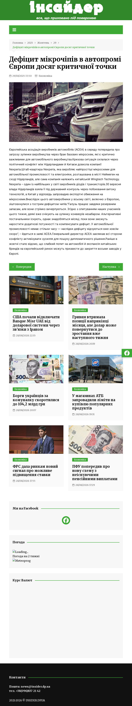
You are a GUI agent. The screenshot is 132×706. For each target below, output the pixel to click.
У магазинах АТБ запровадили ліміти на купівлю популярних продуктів (93, 402)
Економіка (45, 75)
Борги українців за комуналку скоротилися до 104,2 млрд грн (36, 400)
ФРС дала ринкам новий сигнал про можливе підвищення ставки (35, 470)
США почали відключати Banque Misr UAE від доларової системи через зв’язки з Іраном (36, 323)
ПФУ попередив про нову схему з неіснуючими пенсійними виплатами (94, 472)
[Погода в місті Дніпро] (66, 552)
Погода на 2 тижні (26, 556)
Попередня (23, 266)
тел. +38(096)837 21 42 (24, 691)
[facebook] (66, 520)
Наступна (109, 266)
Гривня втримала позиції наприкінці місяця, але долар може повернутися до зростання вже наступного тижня (94, 327)
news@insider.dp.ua (35, 686)
